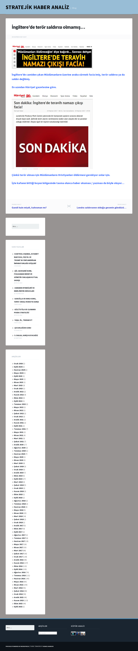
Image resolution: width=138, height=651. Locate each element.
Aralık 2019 (18, 472)
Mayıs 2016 (18, 581)
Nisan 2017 (18, 547)
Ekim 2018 (18, 494)
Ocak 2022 (18, 416)
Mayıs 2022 (18, 407)
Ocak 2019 (18, 488)
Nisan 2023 (18, 382)
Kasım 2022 (19, 394)
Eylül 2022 (18, 401)
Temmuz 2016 (20, 575)
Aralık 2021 (18, 419)
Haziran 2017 (19, 541)
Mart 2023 (18, 385)
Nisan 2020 (18, 460)
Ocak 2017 (18, 556)
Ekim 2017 (18, 528)
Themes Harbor (48, 646)
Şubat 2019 (19, 485)
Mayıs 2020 (18, 457)
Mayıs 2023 (18, 379)
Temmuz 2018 (20, 504)
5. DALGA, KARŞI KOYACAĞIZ (26, 335)
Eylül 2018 (18, 497)
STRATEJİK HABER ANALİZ (37, 7)
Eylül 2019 (18, 479)
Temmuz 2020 (20, 451)
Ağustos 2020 (19, 448)
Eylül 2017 (18, 532)
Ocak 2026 (18, 363)
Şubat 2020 (19, 466)
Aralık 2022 (18, 391)
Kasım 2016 (19, 563)
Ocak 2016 (18, 594)
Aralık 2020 (18, 444)
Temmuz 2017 (20, 538)
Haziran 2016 (19, 578)
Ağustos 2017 (19, 535)
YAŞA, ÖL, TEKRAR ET (23, 320)
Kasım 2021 (19, 423)
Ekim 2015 (18, 603)
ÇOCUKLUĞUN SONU (22, 328)
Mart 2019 (18, 482)
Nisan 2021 (18, 435)
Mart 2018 (18, 516)
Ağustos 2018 (19, 501)
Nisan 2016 (18, 585)
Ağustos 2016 (19, 572)
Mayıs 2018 (18, 510)
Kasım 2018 (19, 491)
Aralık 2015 (18, 597)
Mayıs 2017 (18, 544)
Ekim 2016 (18, 566)
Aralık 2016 (18, 560)
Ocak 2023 (18, 388)
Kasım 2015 (19, 600)
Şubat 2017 (19, 553)
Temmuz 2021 (20, 429)
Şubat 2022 (19, 413)
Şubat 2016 (19, 591)
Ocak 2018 (18, 522)
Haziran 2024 (19, 370)
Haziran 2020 (19, 454)
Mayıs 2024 (18, 373)
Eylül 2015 (18, 606)
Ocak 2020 (18, 469)
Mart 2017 (18, 550)
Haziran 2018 (19, 507)
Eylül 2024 (18, 367)
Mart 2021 (18, 438)
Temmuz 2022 (20, 404)
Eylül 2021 (18, 426)
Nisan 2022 (18, 410)
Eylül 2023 (18, 376)
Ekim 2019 (18, 476)
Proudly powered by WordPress (17, 646)
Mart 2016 (18, 588)
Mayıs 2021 (18, 432)
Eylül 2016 (18, 569)
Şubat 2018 (19, 519)
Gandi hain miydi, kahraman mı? (29, 206)
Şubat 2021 (19, 441)
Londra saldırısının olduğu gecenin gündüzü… (101, 206)
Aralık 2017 (18, 525)
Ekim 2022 (18, 398)
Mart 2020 (18, 463)
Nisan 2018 (18, 513)
